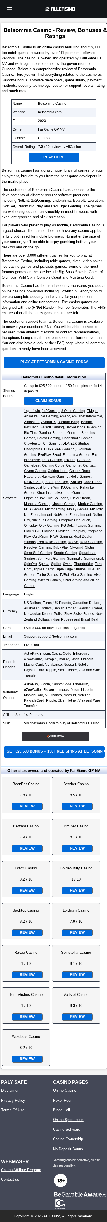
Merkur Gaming (90, 504)
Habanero (32, 477)
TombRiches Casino (26, 994)
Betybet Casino (76, 784)
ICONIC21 (32, 482)
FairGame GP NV (51, 129)
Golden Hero (58, 471)
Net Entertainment (38, 515)
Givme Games (35, 471)
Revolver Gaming (37, 547)
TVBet (64, 575)
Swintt (67, 564)
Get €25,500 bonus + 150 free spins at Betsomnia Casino (56, 751)
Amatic (65, 416)
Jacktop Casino (26, 910)
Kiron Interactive (49, 493)
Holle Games (80, 477)
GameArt (84, 460)
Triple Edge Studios (70, 569)
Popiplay (78, 531)
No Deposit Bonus (68, 1149)
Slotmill (90, 547)
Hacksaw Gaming (55, 477)
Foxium (69, 460)
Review (27, 806)
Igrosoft (47, 482)
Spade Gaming (65, 553)
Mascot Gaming (64, 504)
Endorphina (33, 449)
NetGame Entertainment (72, 515)
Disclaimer (10, 1090)
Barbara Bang (68, 422)
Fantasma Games (76, 455)
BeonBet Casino (26, 784)
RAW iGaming (61, 537)
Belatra (86, 422)
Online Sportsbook (68, 1120)
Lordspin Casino (76, 910)
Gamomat (73, 465)
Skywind (76, 547)
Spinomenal (93, 558)
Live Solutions (57, 498)
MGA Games (33, 509)
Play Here (53, 157)
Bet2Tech (31, 427)
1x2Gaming (51, 411)
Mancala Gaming (37, 504)
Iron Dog (61, 482)
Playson (48, 531)
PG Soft (67, 525)
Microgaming (55, 509)
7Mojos (92, 411)
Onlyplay (30, 525)
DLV (65, 444)
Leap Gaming (74, 493)
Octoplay (65, 520)
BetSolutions (75, 427)
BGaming (94, 427)
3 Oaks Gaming (73, 411)
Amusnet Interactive (87, 416)
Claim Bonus (48, 401)
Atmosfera (32, 422)
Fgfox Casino (26, 868)
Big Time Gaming (37, 433)
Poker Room (63, 1100)
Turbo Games (47, 575)
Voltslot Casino (76, 994)
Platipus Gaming (87, 525)
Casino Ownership (68, 1139)
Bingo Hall (61, 1110)
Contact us (10, 1179)
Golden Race (79, 471)
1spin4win (32, 411)
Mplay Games (77, 509)
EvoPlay (44, 455)
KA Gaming (69, 487)
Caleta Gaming (48, 438)
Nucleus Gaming (44, 520)
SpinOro (30, 564)
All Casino (51, 1216)
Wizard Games (49, 580)
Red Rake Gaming (51, 542)
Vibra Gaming (81, 575)
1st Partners (33, 715)
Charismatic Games (77, 438)
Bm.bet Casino (76, 826)
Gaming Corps (53, 465)
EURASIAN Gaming (59, 449)
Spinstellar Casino (76, 952)
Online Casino (64, 1090)
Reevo (73, 542)
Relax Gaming (91, 542)
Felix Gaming (52, 460)
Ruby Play (60, 547)
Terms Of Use (12, 1110)
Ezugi (56, 455)
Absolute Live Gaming (41, 416)
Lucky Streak (80, 498)
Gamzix (89, 465)
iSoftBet (76, 482)
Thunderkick (83, 564)
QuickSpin (40, 537)
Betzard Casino (26, 826)
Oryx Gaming (49, 525)
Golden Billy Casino (76, 868)
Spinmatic (74, 558)
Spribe (56, 564)
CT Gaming (52, 444)
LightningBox (34, 498)
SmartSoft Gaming (38, 553)
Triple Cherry (43, 569)
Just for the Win (47, 487)
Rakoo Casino (25, 952)
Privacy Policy (13, 1100)
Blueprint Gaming (66, 433)
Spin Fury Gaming (51, 558)
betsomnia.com (50, 112)
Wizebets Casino (26, 1037)
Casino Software (66, 1129)
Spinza (44, 564)
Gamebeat (32, 465)
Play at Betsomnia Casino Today (54, 362)
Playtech (63, 531)
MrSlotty (96, 509)
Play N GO (32, 531)
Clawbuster (32, 444)
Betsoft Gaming (52, 427)
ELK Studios (80, 444)
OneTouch (82, 520)
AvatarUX (48, 422)
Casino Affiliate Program (21, 1170)
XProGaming (72, 580)
